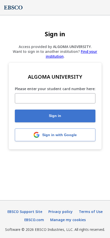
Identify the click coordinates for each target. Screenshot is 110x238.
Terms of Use (91, 211)
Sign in (55, 116)
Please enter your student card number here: (55, 89)
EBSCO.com (34, 219)
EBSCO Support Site (24, 211)
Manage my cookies (68, 219)
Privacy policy (60, 211)
